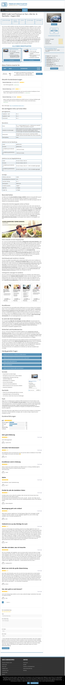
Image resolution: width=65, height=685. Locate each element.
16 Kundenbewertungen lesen (54, 35)
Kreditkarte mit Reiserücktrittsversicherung (13, 10)
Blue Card (4, 666)
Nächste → (8, 602)
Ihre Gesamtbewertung (6, 610)
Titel (3, 613)
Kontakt (24, 664)
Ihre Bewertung (5, 618)
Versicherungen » (30, 21)
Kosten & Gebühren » (15, 22)
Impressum (25, 662)
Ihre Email (4, 633)
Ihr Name (4, 629)
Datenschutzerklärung (27, 668)
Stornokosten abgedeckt (27, 210)
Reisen (3, 674)
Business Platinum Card (7, 662)
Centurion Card (5, 670)
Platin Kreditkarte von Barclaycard (33, 410)
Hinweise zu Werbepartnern (29, 666)
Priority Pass (4, 672)
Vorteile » (22, 21)
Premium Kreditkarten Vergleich (2, 10)
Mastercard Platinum (28, 43)
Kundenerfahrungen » (6, 21)
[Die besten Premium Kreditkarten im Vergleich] (14, 4)
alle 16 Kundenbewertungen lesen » (17, 105)
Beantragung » (38, 21)
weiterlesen (16, 84)
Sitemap (25, 670)
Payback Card (4, 668)
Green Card (4, 664)
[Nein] (63, 680)
